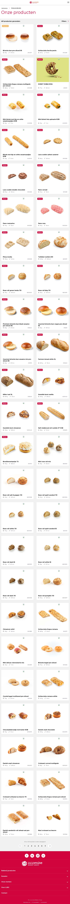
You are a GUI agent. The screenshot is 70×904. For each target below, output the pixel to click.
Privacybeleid (35, 902)
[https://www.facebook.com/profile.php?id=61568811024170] (27, 856)
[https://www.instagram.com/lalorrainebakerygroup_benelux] (38, 856)
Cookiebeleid (44, 902)
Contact (4, 893)
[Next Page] (49, 846)
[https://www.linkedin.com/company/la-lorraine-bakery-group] (32, 856)
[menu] (68, 2)
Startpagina (5, 8)
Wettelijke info (26, 902)
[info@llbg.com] (43, 856)
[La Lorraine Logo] (35, 2)
